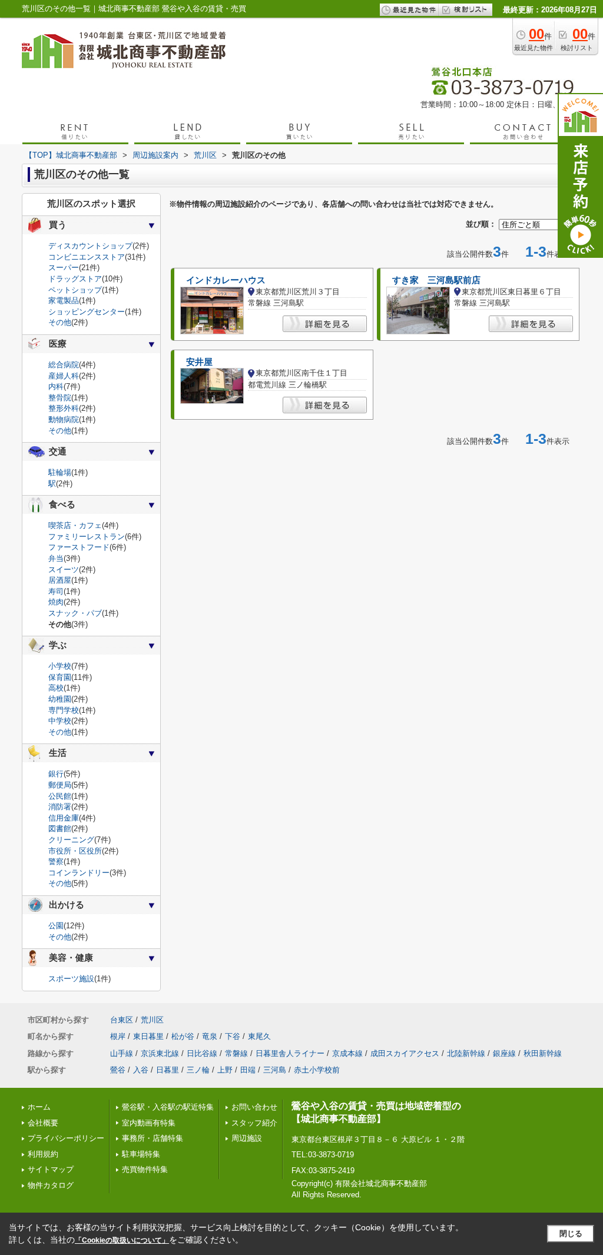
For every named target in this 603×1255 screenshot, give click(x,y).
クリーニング (71, 839)
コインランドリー (79, 872)
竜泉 (209, 1036)
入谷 (140, 1069)
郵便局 (59, 785)
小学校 (59, 666)
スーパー (63, 267)
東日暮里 (148, 1036)
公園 (56, 925)
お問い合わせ (254, 1107)
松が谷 (182, 1036)
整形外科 (63, 408)
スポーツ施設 (71, 978)
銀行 (56, 773)
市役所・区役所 (75, 850)
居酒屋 (59, 580)
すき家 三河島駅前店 (436, 280)
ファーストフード (79, 547)
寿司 (56, 591)
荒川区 (152, 1019)
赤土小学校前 (317, 1069)
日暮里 (167, 1069)
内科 (56, 386)
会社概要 (43, 1122)
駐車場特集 (141, 1154)
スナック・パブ (75, 613)
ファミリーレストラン (86, 536)
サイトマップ (51, 1169)
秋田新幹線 (543, 1053)
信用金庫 (63, 818)
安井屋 (199, 362)
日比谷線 (202, 1053)
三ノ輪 (198, 1069)
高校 (56, 687)
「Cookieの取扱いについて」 (122, 1240)
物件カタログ (51, 1185)
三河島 (274, 1069)
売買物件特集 (145, 1169)
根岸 (117, 1036)
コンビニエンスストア (86, 257)
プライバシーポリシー (66, 1138)
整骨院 (59, 397)
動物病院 (63, 419)
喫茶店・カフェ (75, 525)
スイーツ (63, 569)
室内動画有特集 (148, 1122)
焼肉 (56, 601)
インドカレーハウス (226, 280)
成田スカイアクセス (404, 1053)
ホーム (39, 1107)
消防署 (59, 806)
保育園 (59, 677)
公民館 (59, 796)
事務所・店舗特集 (152, 1138)
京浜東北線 (160, 1053)
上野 (225, 1069)
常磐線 (236, 1053)
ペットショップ (75, 289)
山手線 (121, 1053)
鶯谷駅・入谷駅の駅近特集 (168, 1107)
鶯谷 (117, 1069)
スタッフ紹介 (254, 1122)
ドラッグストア (75, 278)
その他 (59, 322)
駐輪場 (59, 472)
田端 (248, 1069)
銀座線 (504, 1053)
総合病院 (63, 364)
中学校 (59, 720)
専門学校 (63, 710)
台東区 (121, 1019)
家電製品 (63, 300)
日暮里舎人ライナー (290, 1053)
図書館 (59, 828)
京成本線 (347, 1053)
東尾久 (259, 1036)
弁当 (56, 558)
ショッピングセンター (86, 311)
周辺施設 (246, 1138)
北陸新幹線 (466, 1053)
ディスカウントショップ (90, 245)
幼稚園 (59, 699)
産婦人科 (63, 375)
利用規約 (43, 1154)
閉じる (570, 1233)
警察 (56, 861)
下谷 (232, 1036)
